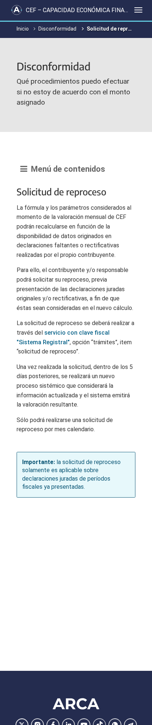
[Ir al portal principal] (16, 10)
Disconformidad (57, 29)
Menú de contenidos (66, 169)
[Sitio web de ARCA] (76, 703)
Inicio (23, 29)
